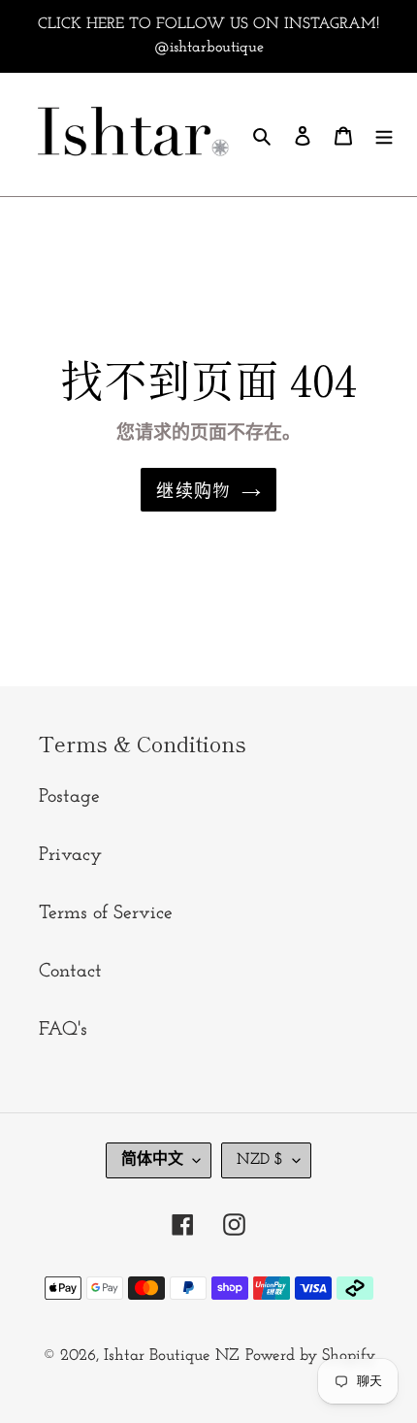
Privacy (70, 855)
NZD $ (260, 1160)
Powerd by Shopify (310, 1355)
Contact (70, 971)
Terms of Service (106, 913)
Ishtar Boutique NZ (172, 1355)
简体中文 (152, 1160)
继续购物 (194, 489)
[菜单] (384, 134)
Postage (69, 797)
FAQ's (63, 1030)
